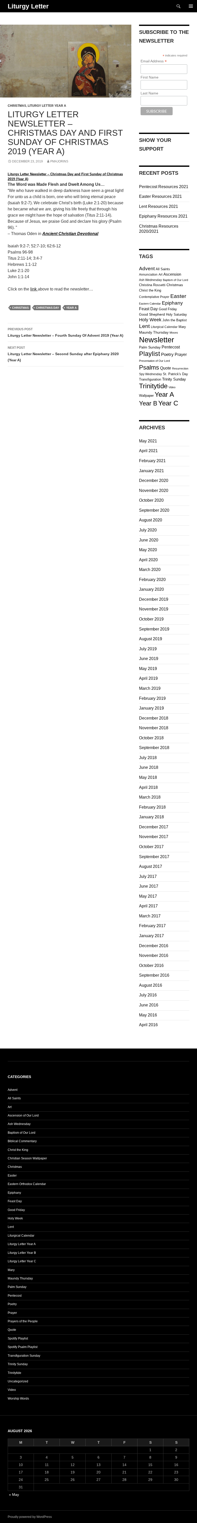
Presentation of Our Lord (154, 360)
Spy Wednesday (150, 374)
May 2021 (148, 441)
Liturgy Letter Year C (22, 1261)
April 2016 (148, 1025)
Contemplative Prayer (154, 297)
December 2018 (153, 718)
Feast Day (148, 308)
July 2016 (148, 995)
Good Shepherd (152, 314)
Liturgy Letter (28, 6)
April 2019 (148, 678)
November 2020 (153, 490)
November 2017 (153, 837)
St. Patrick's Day (175, 374)
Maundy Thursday (154, 332)
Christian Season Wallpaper (27, 1158)
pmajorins (59, 161)
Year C (168, 403)
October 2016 (151, 965)
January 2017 (151, 936)
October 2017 (151, 847)
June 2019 (148, 658)
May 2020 (148, 550)
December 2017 (153, 827)
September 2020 (154, 510)
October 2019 (151, 619)
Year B (148, 403)
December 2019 (153, 599)
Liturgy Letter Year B (22, 1253)
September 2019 (154, 629)
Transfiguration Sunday (24, 1355)
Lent (144, 326)
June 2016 (148, 1005)
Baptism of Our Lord (175, 280)
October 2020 (151, 500)
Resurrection (180, 368)
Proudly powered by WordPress (30, 1517)
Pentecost (171, 347)
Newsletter (156, 339)
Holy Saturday (176, 314)
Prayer (181, 354)
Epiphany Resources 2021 (163, 216)
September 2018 (154, 747)
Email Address (154, 61)
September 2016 (154, 975)
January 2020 (151, 589)
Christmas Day (47, 307)
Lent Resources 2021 (158, 206)
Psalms (149, 367)
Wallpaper (146, 395)
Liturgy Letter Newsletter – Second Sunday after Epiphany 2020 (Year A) (63, 354)
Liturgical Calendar (164, 327)
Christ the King (150, 290)
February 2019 (152, 698)
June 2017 (148, 886)
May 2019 (148, 668)
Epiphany (172, 303)
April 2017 (148, 906)
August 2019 (150, 639)
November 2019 (153, 609)
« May (14, 1494)
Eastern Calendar (150, 303)
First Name (150, 77)
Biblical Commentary (22, 1141)
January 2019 (151, 708)
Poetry (167, 354)
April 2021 (148, 451)
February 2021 (152, 461)
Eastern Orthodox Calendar (27, 1184)
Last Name (149, 93)
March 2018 (150, 797)
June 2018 (148, 767)
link (34, 289)
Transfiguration (150, 379)
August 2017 (150, 866)
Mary (182, 327)
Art (160, 274)
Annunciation (148, 274)
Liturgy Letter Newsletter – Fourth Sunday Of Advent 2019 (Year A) (65, 332)
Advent (147, 268)
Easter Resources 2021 (160, 196)
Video (172, 387)
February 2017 (152, 926)
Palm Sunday (150, 347)
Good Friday (168, 309)
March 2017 (150, 916)
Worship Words (18, 1398)
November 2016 (153, 955)
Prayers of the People (23, 1321)
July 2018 (148, 757)
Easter (178, 296)
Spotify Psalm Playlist (22, 1347)
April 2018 (148, 787)
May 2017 (148, 896)
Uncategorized (18, 1381)
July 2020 (148, 530)
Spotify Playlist (18, 1338)
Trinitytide (153, 386)
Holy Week (150, 319)
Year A (71, 307)
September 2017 (154, 857)
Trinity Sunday (174, 379)
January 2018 (151, 817)
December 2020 (153, 480)
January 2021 (151, 471)
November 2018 (153, 728)
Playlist (149, 353)
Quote (165, 368)
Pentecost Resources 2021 (163, 187)
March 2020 (150, 569)
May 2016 (148, 1015)
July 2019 (148, 649)
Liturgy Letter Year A (47, 106)
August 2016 (150, 985)
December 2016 (153, 946)
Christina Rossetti (152, 285)
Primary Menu (191, 6)
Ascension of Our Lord (23, 1115)
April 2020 (148, 560)
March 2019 (150, 688)
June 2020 (148, 540)
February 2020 (152, 579)
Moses (174, 332)
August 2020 (150, 520)
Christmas (17, 106)
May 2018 (148, 777)
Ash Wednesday (150, 280)
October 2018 (151, 738)
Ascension (172, 274)
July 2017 (148, 876)
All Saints (163, 269)
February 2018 (152, 807)
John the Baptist (174, 320)
